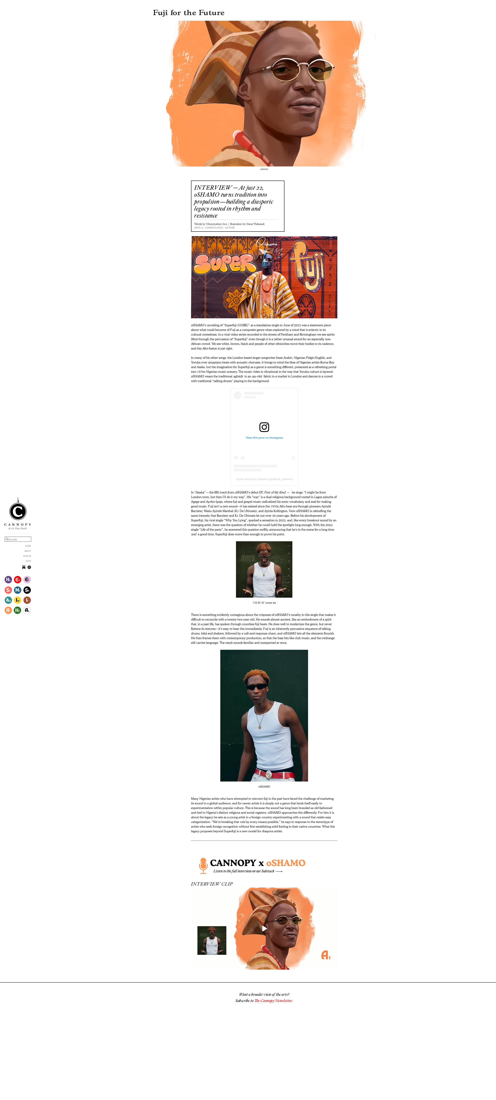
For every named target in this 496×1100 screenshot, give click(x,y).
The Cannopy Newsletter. (273, 1000)
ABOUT (28, 551)
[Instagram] (29, 567)
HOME (28, 546)
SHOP (28, 561)
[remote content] (264, 436)
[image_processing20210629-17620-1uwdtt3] (24, 567)
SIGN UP (27, 556)
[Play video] (264, 277)
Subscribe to (244, 1000)
